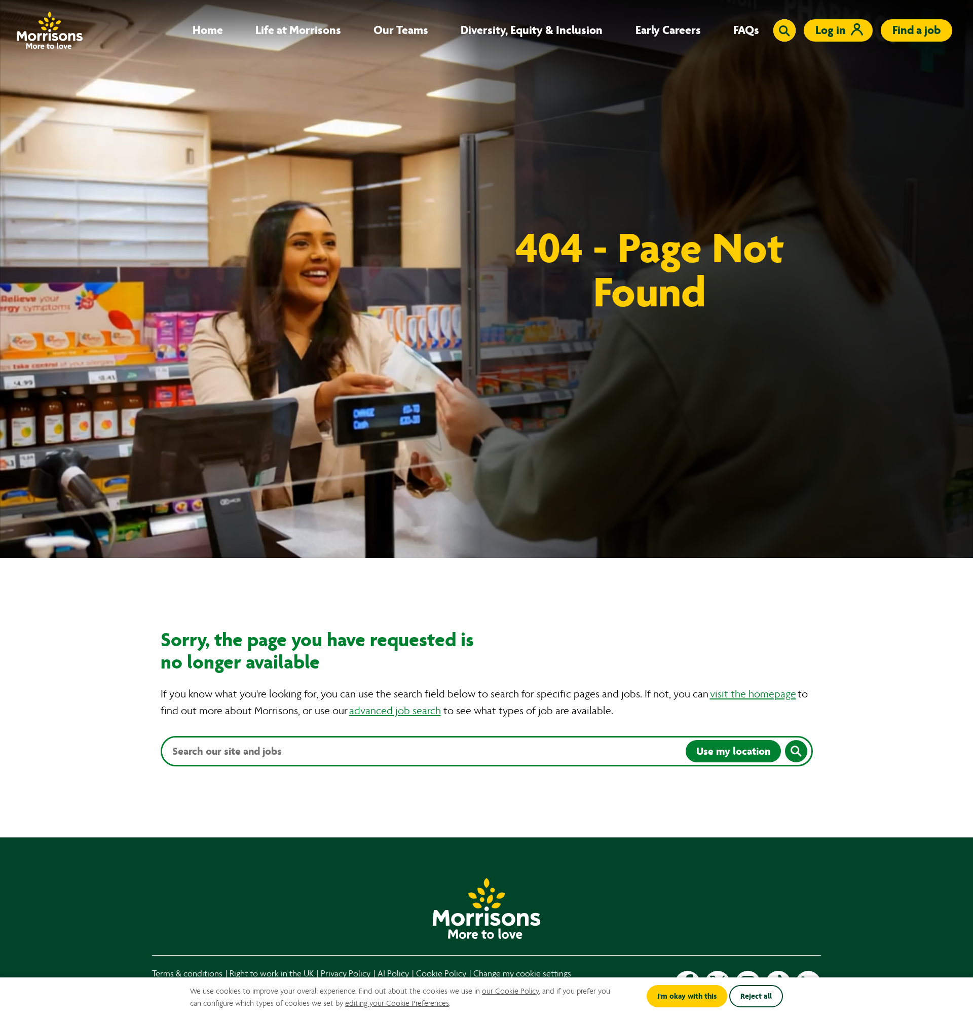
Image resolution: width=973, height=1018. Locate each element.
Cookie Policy (441, 973)
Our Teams (400, 30)
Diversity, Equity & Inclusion (532, 30)
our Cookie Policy (510, 991)
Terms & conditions (187, 973)
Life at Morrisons (298, 30)
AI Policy (393, 973)
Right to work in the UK (272, 973)
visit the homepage (753, 694)
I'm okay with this (687, 996)
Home (208, 30)
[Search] (796, 751)
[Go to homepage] (50, 30)
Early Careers (668, 30)
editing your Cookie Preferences (397, 1003)
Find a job (916, 30)
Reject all (756, 996)
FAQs (746, 30)
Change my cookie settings (522, 973)
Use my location (733, 751)
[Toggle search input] (784, 30)
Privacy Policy (345, 973)
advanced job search (395, 711)
